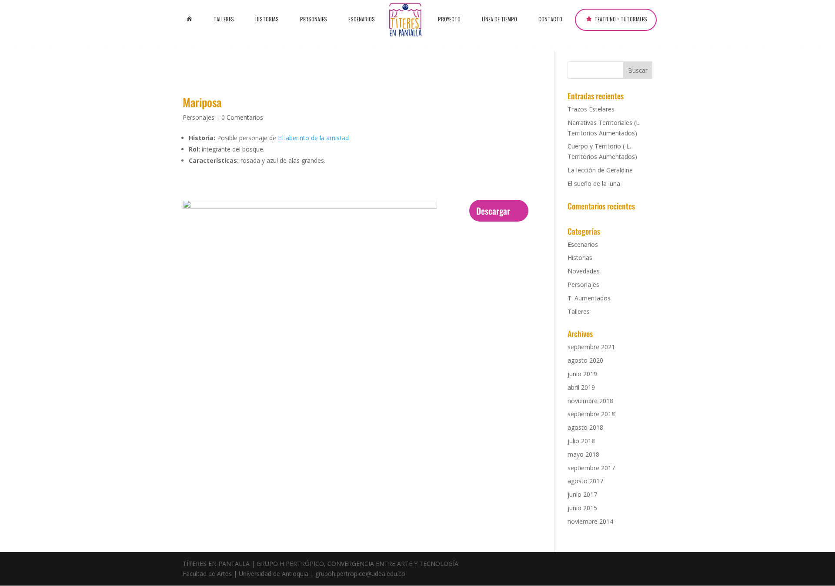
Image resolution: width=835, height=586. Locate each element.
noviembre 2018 (590, 401)
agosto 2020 (585, 360)
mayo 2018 (583, 454)
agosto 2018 (585, 427)
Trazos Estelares (591, 109)
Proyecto (449, 19)
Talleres (224, 19)
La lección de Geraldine (600, 170)
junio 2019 (582, 374)
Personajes (313, 19)
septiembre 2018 (591, 414)
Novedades (584, 271)
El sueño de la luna (594, 183)
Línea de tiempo (499, 19)
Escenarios (361, 19)
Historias (267, 19)
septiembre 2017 (591, 468)
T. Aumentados (589, 298)
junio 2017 (582, 494)
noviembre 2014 (590, 521)
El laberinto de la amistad (313, 138)
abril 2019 (581, 387)
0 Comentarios (242, 117)
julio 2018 (581, 441)
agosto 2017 (585, 481)
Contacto (550, 19)
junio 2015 (582, 508)
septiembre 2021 (591, 347)
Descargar (493, 210)
